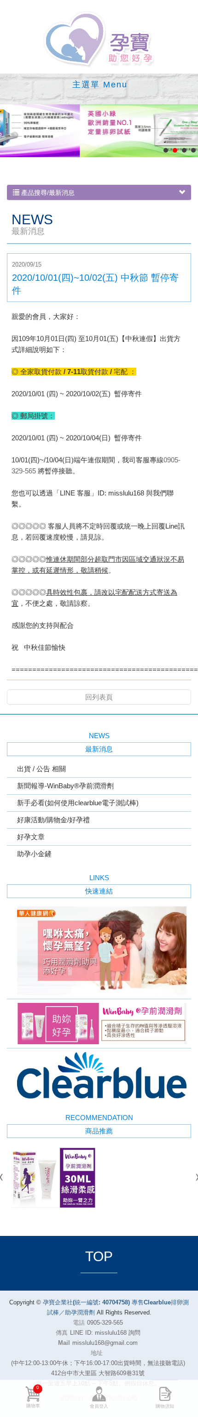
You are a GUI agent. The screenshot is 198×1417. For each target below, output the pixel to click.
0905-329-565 (105, 1322)
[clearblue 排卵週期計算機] (99, 1075)
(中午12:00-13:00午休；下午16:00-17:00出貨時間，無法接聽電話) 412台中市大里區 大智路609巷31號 (98, 1368)
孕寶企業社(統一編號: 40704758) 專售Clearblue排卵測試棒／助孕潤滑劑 (99, 39)
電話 (79, 1322)
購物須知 (165, 1406)
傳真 (62, 1332)
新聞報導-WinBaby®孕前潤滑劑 (65, 786)
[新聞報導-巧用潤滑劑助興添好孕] (99, 951)
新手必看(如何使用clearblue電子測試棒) (78, 803)
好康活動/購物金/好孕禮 (53, 820)
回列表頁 (99, 697)
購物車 (33, 1396)
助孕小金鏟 (34, 854)
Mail (64, 1342)
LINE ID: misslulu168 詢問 (105, 1332)
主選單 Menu (100, 84)
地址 (97, 1352)
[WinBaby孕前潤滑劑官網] (99, 1023)
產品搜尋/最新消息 (47, 192)
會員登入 (99, 1406)
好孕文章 (31, 837)
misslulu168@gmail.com (105, 1342)
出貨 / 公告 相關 (41, 769)
